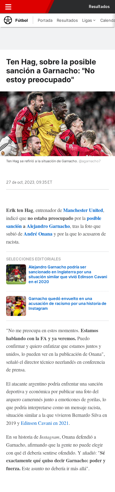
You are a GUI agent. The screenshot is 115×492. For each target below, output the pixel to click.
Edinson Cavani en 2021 (45, 423)
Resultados (99, 7)
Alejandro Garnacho (48, 225)
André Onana (38, 233)
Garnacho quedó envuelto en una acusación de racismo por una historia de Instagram (67, 303)
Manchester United (83, 209)
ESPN (31, 6)
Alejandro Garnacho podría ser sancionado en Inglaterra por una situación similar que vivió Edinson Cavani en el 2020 (68, 274)
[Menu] (8, 6)
